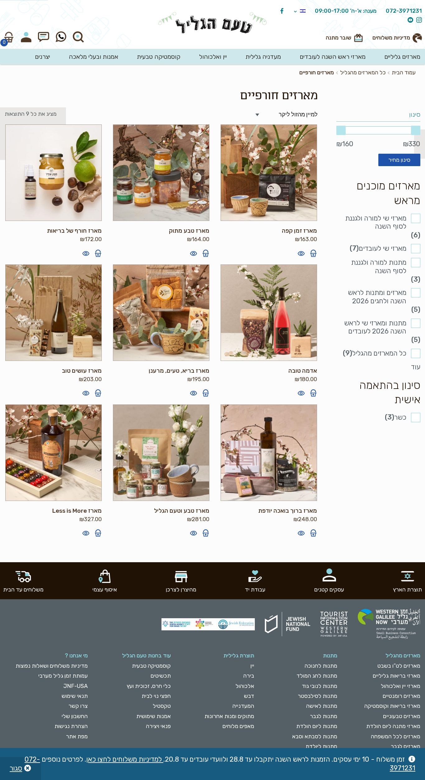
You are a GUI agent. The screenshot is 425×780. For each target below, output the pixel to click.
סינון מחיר (399, 159)
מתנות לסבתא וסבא (314, 736)
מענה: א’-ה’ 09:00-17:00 (345, 11)
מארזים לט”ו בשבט (398, 665)
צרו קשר (78, 706)
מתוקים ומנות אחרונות (229, 716)
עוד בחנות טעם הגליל (146, 655)
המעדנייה (243, 706)
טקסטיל (162, 706)
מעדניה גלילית (263, 56)
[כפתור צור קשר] (43, 37)
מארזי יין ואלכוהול (400, 686)
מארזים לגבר (405, 746)
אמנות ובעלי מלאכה (93, 56)
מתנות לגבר (323, 716)
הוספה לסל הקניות (313, 253)
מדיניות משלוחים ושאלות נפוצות (52, 665)
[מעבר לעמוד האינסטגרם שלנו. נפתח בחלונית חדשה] (417, 20)
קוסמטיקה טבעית (158, 56)
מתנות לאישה (321, 706)
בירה (248, 675)
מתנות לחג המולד (317, 675)
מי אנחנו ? (76, 655)
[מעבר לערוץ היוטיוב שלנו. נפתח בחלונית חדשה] (408, 20)
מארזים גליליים (402, 56)
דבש (249, 696)
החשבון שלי (75, 716)
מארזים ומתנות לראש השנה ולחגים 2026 (377, 296)
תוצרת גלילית (238, 655)
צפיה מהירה (301, 253)
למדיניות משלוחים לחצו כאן (124, 759)
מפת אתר (77, 736)
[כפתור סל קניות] (8, 37)
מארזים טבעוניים (401, 716)
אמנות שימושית (153, 716)
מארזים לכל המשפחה (395, 736)
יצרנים (42, 56)
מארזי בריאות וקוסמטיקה (392, 706)
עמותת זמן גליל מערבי (63, 675)
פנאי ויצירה (158, 726)
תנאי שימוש (75, 696)
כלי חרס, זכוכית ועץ (149, 686)
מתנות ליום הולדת (316, 726)
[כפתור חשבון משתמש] (26, 37)
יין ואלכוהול (213, 56)
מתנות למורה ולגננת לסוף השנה (378, 266)
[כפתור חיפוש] (78, 37)
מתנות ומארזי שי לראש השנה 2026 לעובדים (375, 327)
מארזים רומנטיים (401, 696)
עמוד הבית (404, 72)
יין (252, 665)
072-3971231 (404, 11)
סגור (16, 768)
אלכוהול (245, 686)
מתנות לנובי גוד (319, 686)
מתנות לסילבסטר (317, 696)
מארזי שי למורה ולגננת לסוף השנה (375, 222)
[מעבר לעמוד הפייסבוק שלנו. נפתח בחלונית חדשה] (280, 11)
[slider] (378, 130)
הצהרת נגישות (71, 726)
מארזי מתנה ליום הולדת (393, 726)
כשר (400, 417)
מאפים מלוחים (238, 726)
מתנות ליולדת (321, 746)
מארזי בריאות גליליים (396, 675)
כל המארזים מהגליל (363, 72)
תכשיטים (161, 675)
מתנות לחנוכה (321, 665)
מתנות (330, 655)
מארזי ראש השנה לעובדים (333, 56)
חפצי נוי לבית (156, 696)
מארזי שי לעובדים (382, 248)
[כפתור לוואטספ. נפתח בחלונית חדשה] (61, 37)
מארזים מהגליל (402, 655)
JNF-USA (75, 686)
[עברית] (300, 11)
